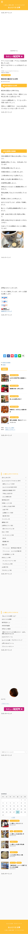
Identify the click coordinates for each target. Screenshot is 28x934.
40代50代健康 (6, 625)
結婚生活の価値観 (6, 362)
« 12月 (13, 817)
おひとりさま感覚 (6, 619)
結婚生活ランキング (6, 311)
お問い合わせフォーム (8, 643)
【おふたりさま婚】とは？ (9, 616)
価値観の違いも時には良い (17, 388)
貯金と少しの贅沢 (9, 427)
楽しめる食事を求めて (16, 399)
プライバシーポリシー (8, 646)
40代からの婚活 (6, 629)
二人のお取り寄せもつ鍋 (16, 855)
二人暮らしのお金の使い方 (17, 834)
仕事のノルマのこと (10, 429)
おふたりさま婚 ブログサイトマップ (12, 640)
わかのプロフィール (7, 637)
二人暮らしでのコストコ (16, 823)
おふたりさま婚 (14, 7)
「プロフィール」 (5, 703)
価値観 (4, 364)
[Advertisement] (14, 32)
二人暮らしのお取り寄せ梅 (17, 844)
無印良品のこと (6, 622)
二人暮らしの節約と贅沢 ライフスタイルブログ (14, 930)
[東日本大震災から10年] (15, 355)
